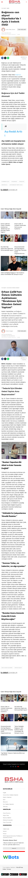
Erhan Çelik (18, 667)
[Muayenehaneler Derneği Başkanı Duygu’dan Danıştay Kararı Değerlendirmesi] (20, 239)
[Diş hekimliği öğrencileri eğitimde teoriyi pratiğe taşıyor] (7, 239)
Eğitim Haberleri (7, 797)
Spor (4, 799)
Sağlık (18, 34)
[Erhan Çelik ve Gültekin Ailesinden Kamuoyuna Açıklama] (20, 216)
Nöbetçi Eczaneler (8, 820)
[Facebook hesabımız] (10, 766)
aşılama (22, 181)
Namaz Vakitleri (7, 817)
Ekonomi (5, 802)
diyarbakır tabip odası (16, 184)
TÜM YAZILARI (22, 29)
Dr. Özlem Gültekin (7, 667)
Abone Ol (14, 848)
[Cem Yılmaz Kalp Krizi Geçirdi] (14, 199)
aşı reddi (14, 181)
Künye (4, 833)
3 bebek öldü (5, 181)
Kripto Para (6, 815)
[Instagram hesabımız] (15, 766)
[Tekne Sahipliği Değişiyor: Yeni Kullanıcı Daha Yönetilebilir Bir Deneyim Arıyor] (14, 263)
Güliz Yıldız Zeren (10, 29)
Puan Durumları (7, 822)
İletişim (5, 831)
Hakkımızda (6, 829)
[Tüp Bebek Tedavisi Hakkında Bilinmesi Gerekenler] (14, 743)
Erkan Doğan (9, 331)
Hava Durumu (6, 813)
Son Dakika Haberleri (8, 804)
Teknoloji (5, 806)
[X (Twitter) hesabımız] (13, 766)
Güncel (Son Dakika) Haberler (8, 34)
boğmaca (18, 74)
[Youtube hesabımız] (18, 766)
